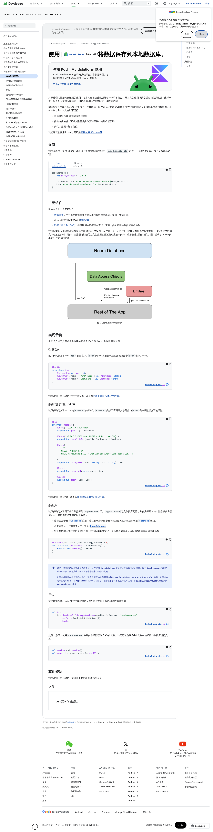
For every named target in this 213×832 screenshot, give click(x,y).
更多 (112, 3)
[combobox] (136, 3)
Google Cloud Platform (126, 812)
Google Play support (194, 782)
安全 (44, 782)
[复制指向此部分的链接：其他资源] (65, 672)
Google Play (93, 3)
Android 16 (133, 777)
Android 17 (133, 772)
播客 (44, 800)
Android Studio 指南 (165, 772)
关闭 (187, 34)
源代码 (45, 786)
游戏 (73, 772)
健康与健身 (76, 782)
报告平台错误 (191, 772)
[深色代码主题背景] (167, 169)
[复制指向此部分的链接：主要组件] (65, 203)
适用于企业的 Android (52, 777)
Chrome (92, 812)
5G (72, 796)
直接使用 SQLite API (91, 132)
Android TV (104, 791)
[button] (19, 57)
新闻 (44, 791)
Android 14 (133, 786)
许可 (57, 825)
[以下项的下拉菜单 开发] (79, 3)
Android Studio (193, 3)
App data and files (49, 14)
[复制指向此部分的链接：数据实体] (63, 350)
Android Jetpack (77, 54)
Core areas (26, 14)
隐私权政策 (76, 791)
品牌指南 (66, 825)
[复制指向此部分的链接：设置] (58, 145)
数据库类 (58, 215)
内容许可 (70, 722)
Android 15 (133, 782)
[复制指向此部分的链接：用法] (57, 595)
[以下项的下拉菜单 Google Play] (103, 3)
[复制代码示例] (170, 169)
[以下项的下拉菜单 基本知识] (42, 3)
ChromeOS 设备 (106, 782)
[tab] (59, 164)
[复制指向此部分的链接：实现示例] (65, 335)
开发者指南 (161, 777)
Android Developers (56, 43)
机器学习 (75, 777)
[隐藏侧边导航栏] (35, 827)
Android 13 (133, 791)
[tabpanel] (110, 180)
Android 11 (133, 800)
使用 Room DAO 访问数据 (90, 497)
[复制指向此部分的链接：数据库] (60, 505)
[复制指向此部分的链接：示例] (57, 686)
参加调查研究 (191, 786)
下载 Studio (161, 786)
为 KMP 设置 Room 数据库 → (68, 84)
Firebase (106, 812)
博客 (44, 796)
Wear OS (103, 777)
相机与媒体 (76, 786)
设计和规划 (55, 3)
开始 (201, 34)
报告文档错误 (191, 777)
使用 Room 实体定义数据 (106, 396)
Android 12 (133, 796)
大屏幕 (102, 772)
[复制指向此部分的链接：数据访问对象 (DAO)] (78, 404)
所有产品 (147, 812)
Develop (8, 14)
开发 (73, 3)
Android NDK (162, 791)
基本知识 (34, 3)
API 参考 (160, 782)
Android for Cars (107, 786)
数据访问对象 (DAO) (64, 225)
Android (46, 772)
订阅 (180, 825)
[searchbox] (19, 25)
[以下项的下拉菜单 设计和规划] (64, 3)
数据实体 (84, 220)
